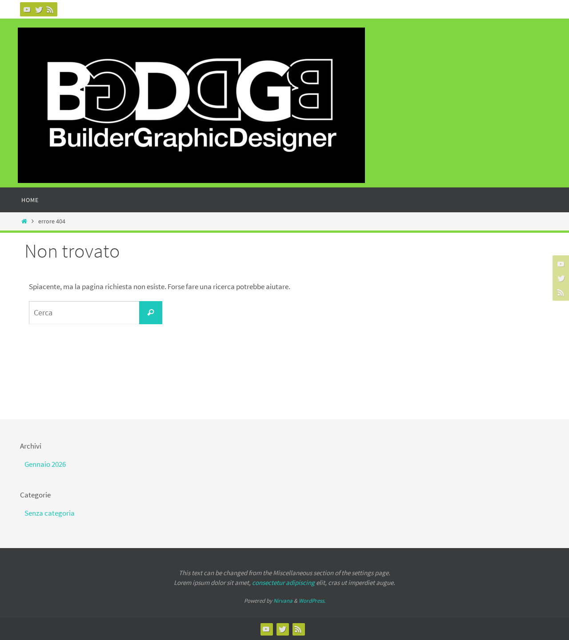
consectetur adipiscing (283, 582)
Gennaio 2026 (45, 464)
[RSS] (50, 9)
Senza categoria (49, 513)
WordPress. (312, 600)
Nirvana (283, 600)
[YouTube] (27, 9)
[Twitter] (39, 9)
